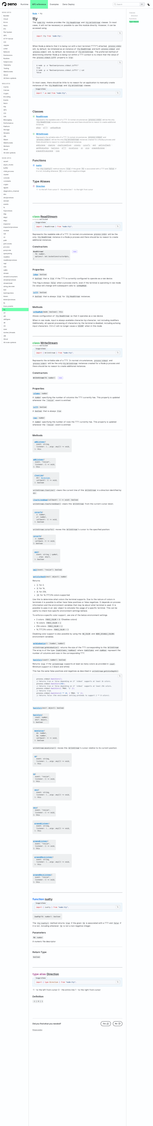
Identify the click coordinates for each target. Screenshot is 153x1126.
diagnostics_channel (11, 191)
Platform (6, 126)
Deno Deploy (69, 4)
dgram (5, 188)
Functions (133, 19)
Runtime (24, 4)
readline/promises (10, 260)
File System (7, 32)
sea (4, 267)
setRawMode (55, 128)
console (6, 178)
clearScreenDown (64, 145)
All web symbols (9, 153)
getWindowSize (42, 148)
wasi (5, 329)
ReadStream (42, 116)
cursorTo (86, 145)
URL (4, 136)
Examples (54, 4)
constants (7, 181)
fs (4, 207)
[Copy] (120, 32)
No (116, 1024)
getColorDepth (104, 145)
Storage (6, 130)
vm (4, 326)
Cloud (5, 19)
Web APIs (6, 83)
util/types (6, 319)
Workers (6, 146)
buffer (5, 168)
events (5, 204)
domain (6, 201)
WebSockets (8, 72)
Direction (40, 186)
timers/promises (9, 300)
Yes (104, 1024)
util (4, 316)
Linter (5, 49)
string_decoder (9, 286)
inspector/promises (10, 227)
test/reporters (8, 293)
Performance (8, 123)
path (5, 240)
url (4, 313)
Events (5, 100)
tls (4, 303)
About (5, 75)
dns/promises (8, 198)
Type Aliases (134, 22)
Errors (5, 22)
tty (4, 309)
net (4, 234)
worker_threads (9, 333)
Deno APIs (6, 12)
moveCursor (73, 148)
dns (4, 194)
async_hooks (8, 165)
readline (6, 257)
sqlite (5, 270)
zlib (4, 336)
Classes (132, 13)
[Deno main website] (9, 4)
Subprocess (8, 62)
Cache (5, 87)
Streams (6, 133)
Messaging (7, 120)
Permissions (7, 55)
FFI (4, 29)
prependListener (98, 148)
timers (5, 296)
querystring (7, 254)
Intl (4, 117)
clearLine (51, 145)
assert (5, 161)
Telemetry (7, 65)
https (5, 221)
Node (35, 13)
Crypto (5, 93)
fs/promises (7, 211)
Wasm (5, 139)
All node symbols (9, 342)
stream (6, 273)
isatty (39, 165)
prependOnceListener (44, 151)
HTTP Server (8, 39)
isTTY (45, 128)
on (82, 148)
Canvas (6, 90)
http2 (5, 217)
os (4, 237)
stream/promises (9, 280)
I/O (4, 42)
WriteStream (42, 134)
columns (77, 145)
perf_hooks (7, 244)
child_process (8, 171)
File (4, 107)
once (87, 148)
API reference (39, 4)
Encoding (6, 97)
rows (58, 151)
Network (6, 52)
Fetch (5, 26)
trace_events (8, 306)
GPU (5, 35)
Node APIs (6, 158)
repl (4, 263)
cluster (6, 175)
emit (94, 145)
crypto (5, 184)
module (6, 230)
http (4, 214)
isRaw (38, 128)
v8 (4, 323)
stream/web (7, 283)
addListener (40, 145)
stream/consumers (10, 277)
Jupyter (6, 45)
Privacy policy (37, 1030)
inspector (7, 224)
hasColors (55, 148)
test (4, 290)
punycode (7, 250)
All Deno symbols (9, 78)
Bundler (6, 16)
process (6, 247)
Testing (6, 68)
